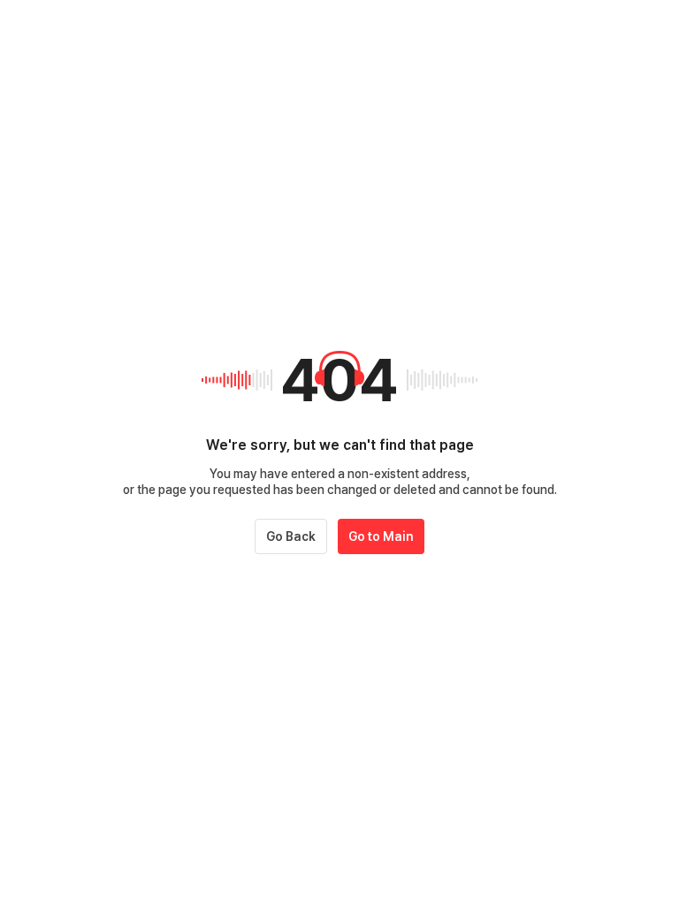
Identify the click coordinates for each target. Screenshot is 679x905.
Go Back (291, 536)
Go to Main (381, 536)
